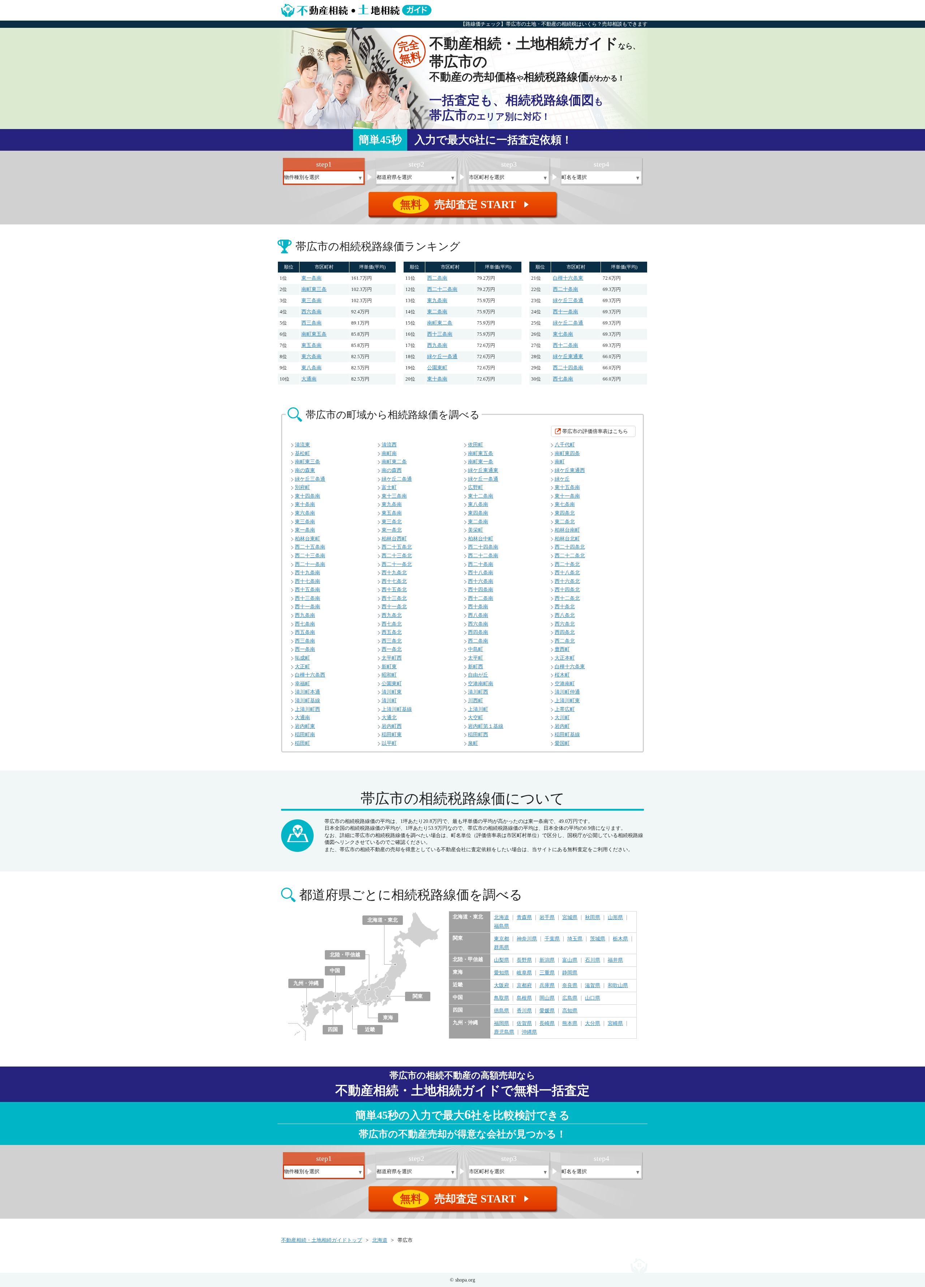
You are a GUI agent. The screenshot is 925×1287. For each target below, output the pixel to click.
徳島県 (501, 1010)
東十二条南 (480, 496)
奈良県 (569, 985)
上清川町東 (567, 700)
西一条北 (392, 649)
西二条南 (437, 278)
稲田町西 (478, 734)
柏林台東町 (307, 538)
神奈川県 (527, 938)
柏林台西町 (394, 538)
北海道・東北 (382, 920)
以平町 (389, 743)
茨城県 (597, 938)
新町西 (475, 666)
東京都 (501, 938)
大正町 (302, 666)
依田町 (475, 444)
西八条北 (565, 615)
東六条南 (311, 356)
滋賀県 (592, 985)
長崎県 (547, 1023)
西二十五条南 (310, 547)
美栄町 (475, 530)
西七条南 (563, 379)
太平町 (475, 658)
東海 (388, 1017)
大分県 (592, 1023)
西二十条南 (565, 289)
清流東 (302, 444)
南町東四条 (567, 453)
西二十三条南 (310, 555)
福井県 (615, 960)
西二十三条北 (397, 555)
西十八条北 (567, 572)
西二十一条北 (397, 564)
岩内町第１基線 (485, 726)
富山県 (569, 960)
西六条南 (311, 311)
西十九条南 (307, 572)
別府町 (302, 487)
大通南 (309, 379)
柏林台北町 (567, 538)
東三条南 (311, 300)
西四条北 (565, 632)
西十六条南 (480, 581)
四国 (333, 1029)
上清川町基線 (397, 709)
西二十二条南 (442, 289)
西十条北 (565, 606)
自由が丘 (478, 675)
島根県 (524, 998)
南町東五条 (314, 334)
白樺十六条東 (568, 278)
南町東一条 (480, 461)
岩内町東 (305, 726)
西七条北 (392, 624)
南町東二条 (439, 323)
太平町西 (392, 658)
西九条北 (392, 615)
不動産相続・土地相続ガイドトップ (321, 1240)
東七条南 (563, 334)
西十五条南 (307, 589)
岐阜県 (524, 972)
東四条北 (565, 513)
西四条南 (478, 632)
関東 (418, 996)
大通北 (389, 717)
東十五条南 (567, 487)
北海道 (501, 917)
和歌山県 (618, 985)
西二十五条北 (397, 547)
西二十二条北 (570, 555)
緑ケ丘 (562, 479)
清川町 (389, 700)
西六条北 (565, 624)
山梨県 (501, 960)
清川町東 (392, 692)
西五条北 (392, 632)
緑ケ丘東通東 (568, 356)
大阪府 (501, 985)
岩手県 (547, 917)
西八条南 (478, 615)
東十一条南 (567, 496)
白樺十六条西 (310, 675)
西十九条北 (394, 572)
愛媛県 (547, 1010)
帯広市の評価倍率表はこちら (595, 431)
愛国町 (562, 743)
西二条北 (565, 641)
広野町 (475, 487)
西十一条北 (394, 606)
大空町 (475, 717)
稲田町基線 (567, 734)
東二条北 (565, 521)
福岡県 (501, 1023)
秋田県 (592, 917)
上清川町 (478, 709)
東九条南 (437, 300)
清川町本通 (307, 692)
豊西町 (562, 649)
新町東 (389, 666)
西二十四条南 (568, 367)
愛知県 (501, 972)
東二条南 (437, 311)
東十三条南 (394, 496)
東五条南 (311, 345)
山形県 (615, 917)
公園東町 (437, 367)
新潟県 (547, 960)
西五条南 (305, 632)
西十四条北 (567, 589)
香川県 (524, 1010)
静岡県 (569, 972)
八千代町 (565, 444)
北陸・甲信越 (345, 954)
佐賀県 (524, 1023)
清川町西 (478, 692)
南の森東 (305, 470)
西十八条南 (480, 572)
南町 (560, 461)
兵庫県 (547, 985)
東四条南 (478, 513)
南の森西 (392, 470)
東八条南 (311, 367)
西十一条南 (565, 311)
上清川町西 (307, 709)
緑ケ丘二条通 (568, 323)
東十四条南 (307, 496)
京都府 (524, 985)
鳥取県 (501, 998)
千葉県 (552, 938)
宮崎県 (615, 1023)
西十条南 (478, 606)
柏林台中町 (480, 538)
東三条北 (392, 521)
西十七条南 (307, 581)
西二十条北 (567, 564)
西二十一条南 (310, 564)
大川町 (562, 717)
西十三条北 (394, 598)
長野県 (524, 960)
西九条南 (437, 345)
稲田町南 (305, 734)
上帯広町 (565, 709)
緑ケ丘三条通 (568, 300)
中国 (335, 970)
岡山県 (547, 998)
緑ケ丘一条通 (442, 356)
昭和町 (389, 675)
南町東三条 (314, 289)
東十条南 (437, 379)
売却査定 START (465, 204)
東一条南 (311, 278)
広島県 (569, 998)
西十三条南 (439, 334)
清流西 (389, 444)
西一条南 (305, 649)
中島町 (475, 649)
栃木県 (620, 938)
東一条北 (392, 530)
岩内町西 (392, 726)
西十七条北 (394, 581)
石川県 (592, 960)
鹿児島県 (504, 1032)
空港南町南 (480, 683)
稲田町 (302, 743)
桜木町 (562, 675)
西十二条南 (565, 345)
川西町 (475, 700)
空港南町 (565, 683)
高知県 (569, 1010)
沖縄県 (529, 1032)
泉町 (473, 743)
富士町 (389, 487)
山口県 (592, 998)
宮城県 (569, 917)
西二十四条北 (570, 547)
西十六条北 (567, 581)
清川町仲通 (567, 692)
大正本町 (565, 658)
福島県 (501, 926)
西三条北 (392, 641)
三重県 (547, 972)
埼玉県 (574, 938)
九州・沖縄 (306, 983)
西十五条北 (394, 589)
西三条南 (311, 323)
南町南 (389, 453)
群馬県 (501, 947)
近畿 (370, 1029)
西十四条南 (480, 589)
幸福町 (302, 683)
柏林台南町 (567, 530)
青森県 (524, 917)
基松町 (302, 453)
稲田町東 (392, 734)
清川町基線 (307, 700)
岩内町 (562, 726)
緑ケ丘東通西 (570, 470)
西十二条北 (567, 598)
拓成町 (302, 658)
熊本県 (569, 1023)
